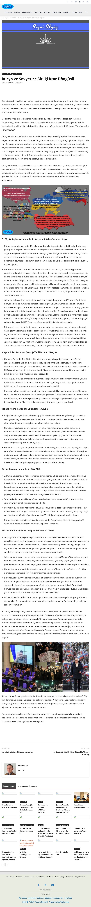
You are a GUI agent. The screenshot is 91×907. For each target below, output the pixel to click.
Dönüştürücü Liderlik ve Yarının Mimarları (81, 831)
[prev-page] (3, 864)
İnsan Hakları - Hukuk (81, 802)
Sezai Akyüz (10, 83)
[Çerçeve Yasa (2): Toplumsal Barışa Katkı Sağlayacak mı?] (27, 797)
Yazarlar (67, 12)
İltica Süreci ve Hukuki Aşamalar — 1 (27, 831)
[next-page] (6, 864)
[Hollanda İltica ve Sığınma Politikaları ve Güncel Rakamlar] (45, 844)
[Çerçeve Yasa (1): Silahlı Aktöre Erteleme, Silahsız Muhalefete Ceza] (63, 797)
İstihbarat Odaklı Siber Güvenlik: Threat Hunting (71, 753)
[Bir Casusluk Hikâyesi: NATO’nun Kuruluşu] (45, 797)
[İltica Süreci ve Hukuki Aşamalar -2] (81, 797)
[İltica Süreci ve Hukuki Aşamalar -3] (9, 797)
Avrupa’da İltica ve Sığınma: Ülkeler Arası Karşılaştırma (63, 831)
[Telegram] (80, 2)
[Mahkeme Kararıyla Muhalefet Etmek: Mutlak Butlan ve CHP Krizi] (81, 844)
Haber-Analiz (27, 12)
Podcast (47, 12)
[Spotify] (76, 2)
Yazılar (17, 12)
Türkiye (22, 849)
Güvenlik (13, 18)
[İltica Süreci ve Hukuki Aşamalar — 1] (27, 821)
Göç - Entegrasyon (8, 802)
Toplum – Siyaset (7, 825)
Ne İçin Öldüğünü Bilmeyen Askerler (17, 752)
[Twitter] (83, 2)
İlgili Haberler (9, 786)
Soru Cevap (57, 12)
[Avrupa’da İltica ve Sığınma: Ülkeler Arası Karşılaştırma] (63, 821)
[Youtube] (87, 2)
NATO (40, 802)
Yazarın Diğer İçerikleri (27, 786)
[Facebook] (68, 2)
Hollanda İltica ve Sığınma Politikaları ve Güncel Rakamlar (45, 854)
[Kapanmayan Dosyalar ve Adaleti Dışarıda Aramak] (9, 821)
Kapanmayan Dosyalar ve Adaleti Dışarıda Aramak (9, 831)
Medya (41, 825)
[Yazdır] (46, 92)
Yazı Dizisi (38, 12)
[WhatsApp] (35, 92)
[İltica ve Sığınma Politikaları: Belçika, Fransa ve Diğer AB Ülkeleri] (9, 844)
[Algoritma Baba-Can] (63, 844)
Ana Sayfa (8, 12)
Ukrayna (18, 74)
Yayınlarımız (78, 12)
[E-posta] (40, 92)
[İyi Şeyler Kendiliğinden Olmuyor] (27, 844)
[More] (51, 92)
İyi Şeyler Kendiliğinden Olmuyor (25, 854)
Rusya (12, 74)
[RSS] (72, 2)
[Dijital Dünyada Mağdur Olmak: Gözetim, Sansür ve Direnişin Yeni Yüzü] (45, 821)
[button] (86, 12)
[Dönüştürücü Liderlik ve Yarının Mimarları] (81, 821)
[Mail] (20, 770)
